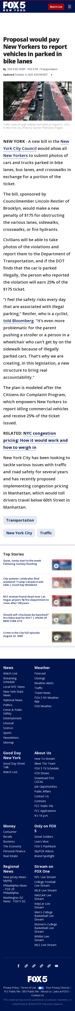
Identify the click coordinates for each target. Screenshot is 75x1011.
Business (9, 841)
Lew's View (41, 841)
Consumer (10, 832)
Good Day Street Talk (14, 765)
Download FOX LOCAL (44, 780)
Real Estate (10, 856)
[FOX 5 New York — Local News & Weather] (14, 6)
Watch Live (56, 6)
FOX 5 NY (33, 69)
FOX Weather (43, 706)
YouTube (41, 966)
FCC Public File (43, 806)
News (8, 667)
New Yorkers (15, 155)
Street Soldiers (43, 836)
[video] (62, 564)
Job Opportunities (45, 786)
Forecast (40, 673)
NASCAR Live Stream (42, 897)
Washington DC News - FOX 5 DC (14, 899)
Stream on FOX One (43, 869)
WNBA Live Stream (41, 938)
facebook (18, 966)
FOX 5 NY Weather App (46, 699)
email (56, 966)
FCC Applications (45, 811)
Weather (42, 667)
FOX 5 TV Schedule (46, 768)
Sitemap (8, 742)
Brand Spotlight (44, 856)
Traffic (46, 532)
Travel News (42, 693)
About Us (42, 752)
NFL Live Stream (45, 877)
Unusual (8, 723)
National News (12, 700)
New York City (19, 532)
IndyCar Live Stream (42, 905)
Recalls (7, 836)
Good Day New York (12, 755)
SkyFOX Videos (44, 851)
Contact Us (41, 796)
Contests (40, 801)
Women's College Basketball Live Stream (45, 927)
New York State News (13, 693)
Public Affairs (42, 791)
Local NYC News (14, 687)
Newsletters (11, 738)
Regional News (11, 869)
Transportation (48, 69)
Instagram (26, 966)
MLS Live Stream (45, 945)
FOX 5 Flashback (45, 846)
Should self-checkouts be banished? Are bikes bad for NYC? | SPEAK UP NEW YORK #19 (26, 618)
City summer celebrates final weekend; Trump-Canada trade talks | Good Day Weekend (23, 582)
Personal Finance (14, 851)
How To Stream (44, 759)
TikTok (34, 966)
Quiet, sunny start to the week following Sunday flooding (22, 562)
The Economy (12, 846)
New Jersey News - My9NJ (15, 879)
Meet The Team (44, 763)
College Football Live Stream (44, 883)
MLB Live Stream (45, 890)
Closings (39, 678)
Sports (7, 733)
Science (8, 728)
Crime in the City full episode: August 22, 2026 (21, 634)
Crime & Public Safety (12, 711)
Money (9, 826)
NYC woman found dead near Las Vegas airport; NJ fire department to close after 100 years (26, 600)
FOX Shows (41, 773)
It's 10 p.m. (41, 815)
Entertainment (12, 718)
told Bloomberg (18, 320)
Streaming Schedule (9, 680)
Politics (7, 705)
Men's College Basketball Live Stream (44, 915)
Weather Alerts (44, 683)
